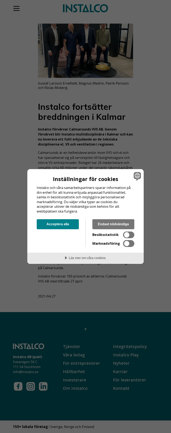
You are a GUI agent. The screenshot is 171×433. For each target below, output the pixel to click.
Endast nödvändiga (113, 224)
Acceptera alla (58, 224)
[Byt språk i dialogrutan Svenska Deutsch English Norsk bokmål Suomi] (137, 176)
